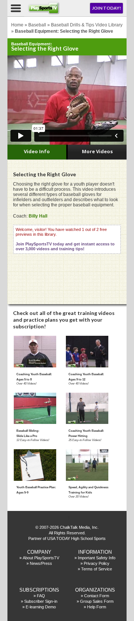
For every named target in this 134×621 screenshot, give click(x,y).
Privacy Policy (96, 563)
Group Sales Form (97, 601)
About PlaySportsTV (41, 558)
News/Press (41, 563)
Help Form (96, 607)
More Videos (97, 151)
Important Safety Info (96, 558)
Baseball (37, 25)
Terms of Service (96, 569)
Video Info (37, 151)
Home (17, 25)
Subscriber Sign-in (40, 601)
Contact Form (96, 595)
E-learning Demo (41, 607)
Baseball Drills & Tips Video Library (86, 25)
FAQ (41, 595)
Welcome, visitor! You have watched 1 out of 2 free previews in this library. (65, 239)
